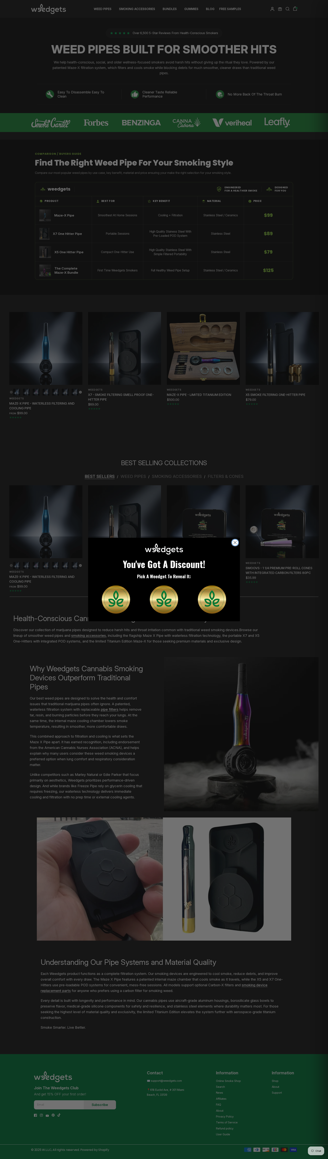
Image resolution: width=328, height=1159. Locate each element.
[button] (116, 599)
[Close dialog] (235, 542)
